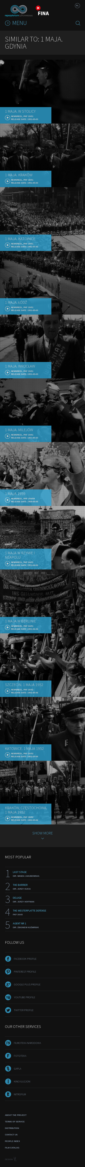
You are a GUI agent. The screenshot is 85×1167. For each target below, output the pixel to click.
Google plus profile (27, 984)
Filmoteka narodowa (27, 1043)
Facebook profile (25, 959)
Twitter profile (24, 1010)
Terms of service (15, 1122)
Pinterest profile (25, 971)
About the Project (15, 1115)
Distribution (12, 1128)
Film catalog (12, 1148)
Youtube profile (24, 997)
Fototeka (20, 1056)
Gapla (17, 1068)
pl (77, 6)
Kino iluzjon (22, 1081)
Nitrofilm (20, 1094)
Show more (42, 832)
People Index (12, 1141)
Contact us (11, 1135)
